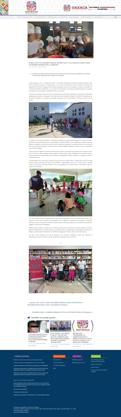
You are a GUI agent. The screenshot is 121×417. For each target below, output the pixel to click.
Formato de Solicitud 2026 (21, 392)
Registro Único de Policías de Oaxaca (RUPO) (24, 380)
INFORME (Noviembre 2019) (78, 362)
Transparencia (63, 17)
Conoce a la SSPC (27, 17)
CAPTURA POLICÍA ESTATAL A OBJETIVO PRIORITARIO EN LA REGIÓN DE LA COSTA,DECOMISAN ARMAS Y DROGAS (38, 337)
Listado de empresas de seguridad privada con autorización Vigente (29, 362)
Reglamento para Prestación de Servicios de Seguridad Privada (28, 359)
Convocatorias (98, 17)
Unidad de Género (95, 367)
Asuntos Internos (51, 17)
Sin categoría (33, 60)
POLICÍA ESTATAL (57, 359)
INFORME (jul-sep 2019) (77, 359)
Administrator (43, 67)
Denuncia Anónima (41, 17)
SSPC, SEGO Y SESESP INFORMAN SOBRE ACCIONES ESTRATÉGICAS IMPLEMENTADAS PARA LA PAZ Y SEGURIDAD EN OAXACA (55, 304)
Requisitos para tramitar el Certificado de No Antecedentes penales (31, 395)
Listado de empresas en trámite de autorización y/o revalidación (31, 365)
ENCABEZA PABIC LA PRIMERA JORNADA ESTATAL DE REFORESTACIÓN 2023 (62, 312)
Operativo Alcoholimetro (96, 364)
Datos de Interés (73, 17)
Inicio (19, 17)
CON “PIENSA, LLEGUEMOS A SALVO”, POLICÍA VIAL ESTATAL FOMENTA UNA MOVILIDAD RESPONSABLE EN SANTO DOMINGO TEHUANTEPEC (60, 337)
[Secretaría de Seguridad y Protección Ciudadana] (15, 17)
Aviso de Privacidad (86, 17)
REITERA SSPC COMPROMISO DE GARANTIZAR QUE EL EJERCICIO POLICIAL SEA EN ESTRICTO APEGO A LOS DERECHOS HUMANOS (82, 337)
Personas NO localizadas (20, 389)
